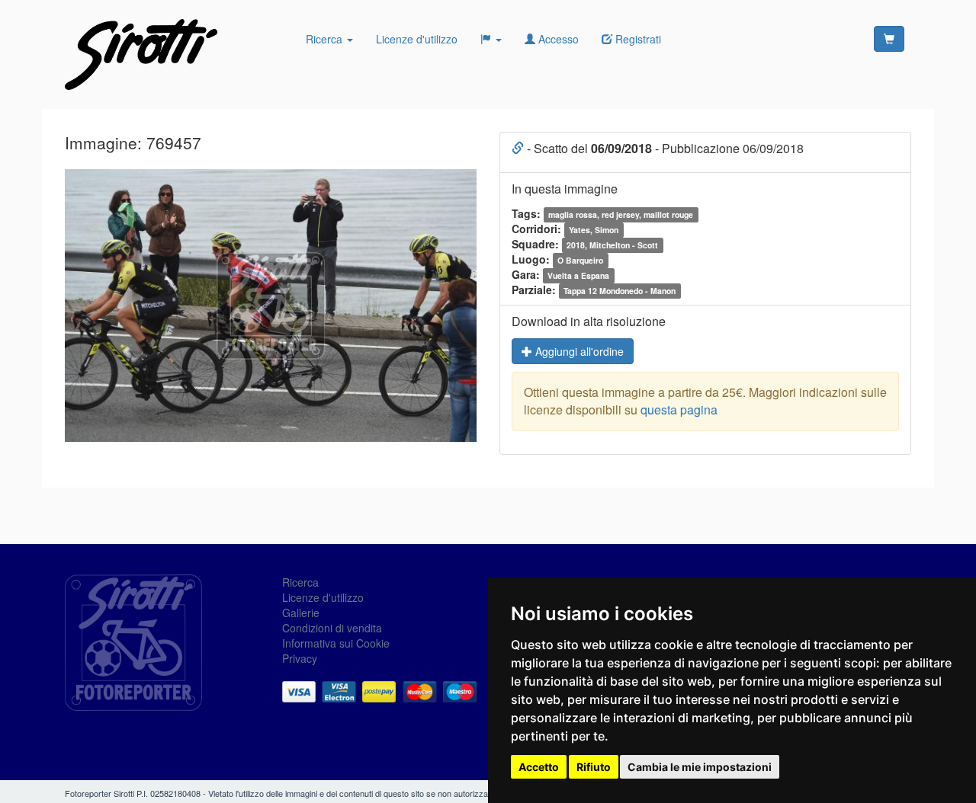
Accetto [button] (538, 766)
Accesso (557, 38)
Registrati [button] (636, 38)
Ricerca (325, 38)
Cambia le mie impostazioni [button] (700, 766)
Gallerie (300, 612)
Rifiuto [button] (593, 766)
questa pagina (679, 409)
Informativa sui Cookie (336, 643)
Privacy (299, 658)
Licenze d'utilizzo (417, 38)
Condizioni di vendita (332, 627)
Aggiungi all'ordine (578, 351)
